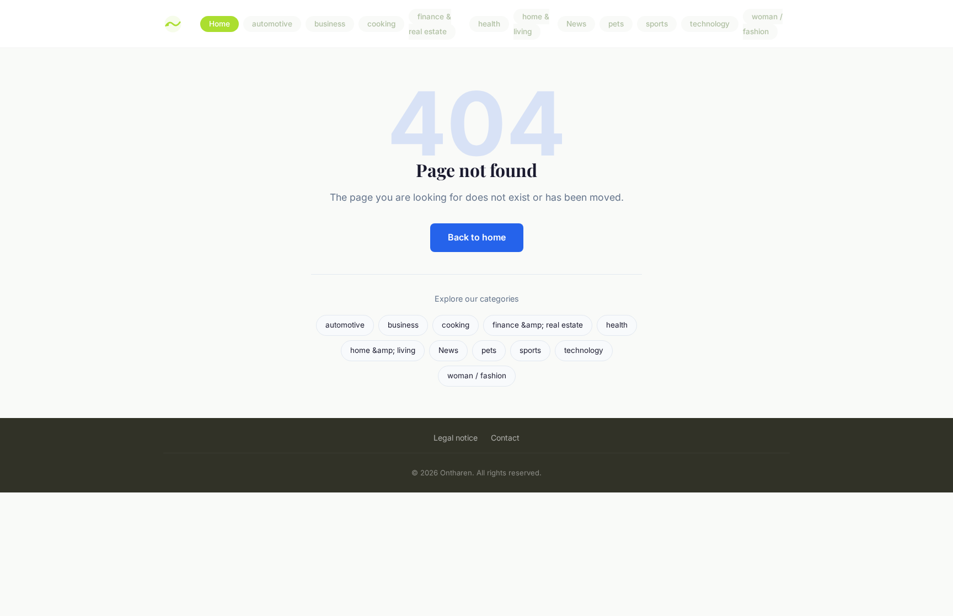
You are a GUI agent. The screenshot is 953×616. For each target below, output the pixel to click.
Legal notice (455, 437)
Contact (505, 437)
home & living (531, 24)
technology (710, 24)
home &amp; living (382, 350)
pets (616, 24)
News (576, 24)
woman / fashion (763, 24)
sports (657, 24)
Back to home (477, 237)
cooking (381, 24)
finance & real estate (430, 24)
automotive (272, 24)
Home (219, 24)
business (329, 24)
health (489, 24)
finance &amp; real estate (537, 324)
